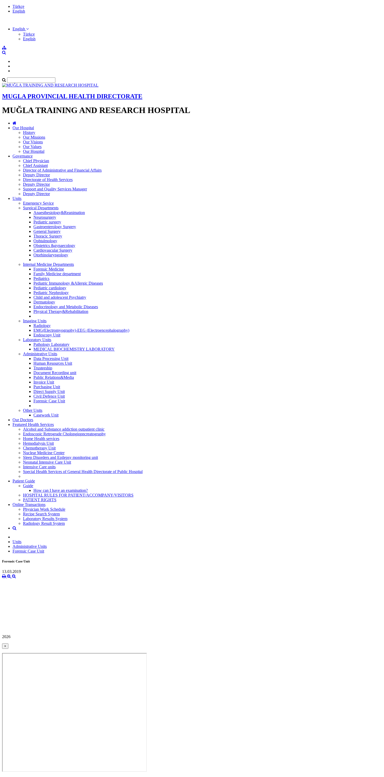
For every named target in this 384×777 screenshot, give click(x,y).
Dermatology (44, 302)
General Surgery (47, 231)
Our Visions (33, 142)
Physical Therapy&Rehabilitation (60, 311)
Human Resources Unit (52, 363)
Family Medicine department (57, 274)
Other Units (32, 410)
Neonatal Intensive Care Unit (47, 462)
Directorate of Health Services (48, 179)
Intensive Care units (39, 467)
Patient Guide (24, 481)
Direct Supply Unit (49, 391)
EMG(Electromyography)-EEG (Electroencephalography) (81, 330)
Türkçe (18, 6)
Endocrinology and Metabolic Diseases (65, 307)
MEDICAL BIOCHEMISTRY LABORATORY (74, 349)
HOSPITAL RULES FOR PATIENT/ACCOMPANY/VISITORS (78, 495)
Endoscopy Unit (46, 335)
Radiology (42, 325)
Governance (23, 156)
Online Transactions (29, 504)
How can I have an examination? (60, 490)
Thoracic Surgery (47, 236)
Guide (28, 485)
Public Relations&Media (53, 377)
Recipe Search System (41, 514)
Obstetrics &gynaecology (54, 245)
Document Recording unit (54, 372)
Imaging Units (34, 321)
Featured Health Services (33, 424)
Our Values (32, 146)
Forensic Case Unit (49, 401)
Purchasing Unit (46, 387)
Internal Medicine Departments (48, 264)
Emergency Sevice (38, 203)
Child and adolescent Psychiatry (59, 297)
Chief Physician (36, 161)
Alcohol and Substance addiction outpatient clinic (63, 429)
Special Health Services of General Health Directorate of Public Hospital (83, 471)
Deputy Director (36, 175)
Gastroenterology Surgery (54, 226)
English (19, 11)
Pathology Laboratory (51, 344)
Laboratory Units (37, 339)
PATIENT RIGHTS (39, 500)
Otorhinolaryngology (50, 255)
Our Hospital (23, 128)
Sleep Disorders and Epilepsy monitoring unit (60, 457)
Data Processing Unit (50, 358)
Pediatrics (41, 278)
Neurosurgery (44, 217)
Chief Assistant (35, 165)
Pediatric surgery (47, 222)
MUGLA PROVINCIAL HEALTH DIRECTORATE (72, 96)
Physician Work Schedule (44, 509)
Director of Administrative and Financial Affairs (62, 170)
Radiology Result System (44, 523)
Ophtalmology (45, 241)
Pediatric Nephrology (51, 292)
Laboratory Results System (45, 518)
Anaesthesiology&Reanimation (59, 212)
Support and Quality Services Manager (55, 189)
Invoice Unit (43, 382)
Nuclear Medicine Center (44, 453)
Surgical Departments (41, 208)
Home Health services (41, 438)
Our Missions (34, 137)
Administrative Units (40, 354)
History (29, 132)
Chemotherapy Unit (39, 448)
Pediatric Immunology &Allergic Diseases (68, 283)
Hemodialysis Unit (38, 443)
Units (17, 198)
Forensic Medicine (48, 269)
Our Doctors (23, 420)
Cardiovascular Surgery (52, 250)
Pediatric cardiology (49, 288)
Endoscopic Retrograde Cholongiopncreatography (64, 434)
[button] (21, 29)
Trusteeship (42, 368)
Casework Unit (46, 415)
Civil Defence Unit (49, 396)
